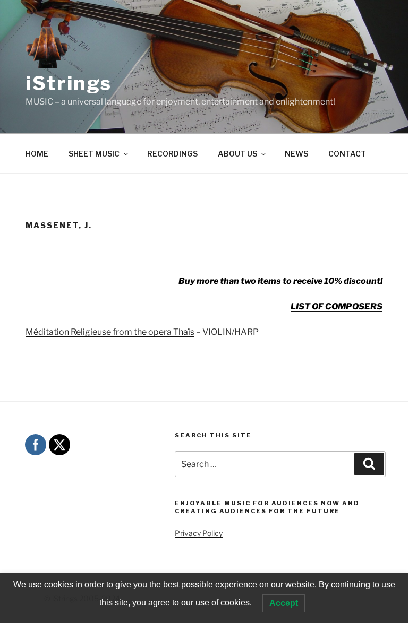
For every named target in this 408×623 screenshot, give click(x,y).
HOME (37, 153)
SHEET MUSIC (94, 153)
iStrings (69, 83)
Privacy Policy (199, 533)
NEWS (296, 153)
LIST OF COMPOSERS (336, 306)
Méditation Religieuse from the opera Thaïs (110, 332)
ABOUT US (237, 153)
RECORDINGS (172, 153)
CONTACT (347, 153)
